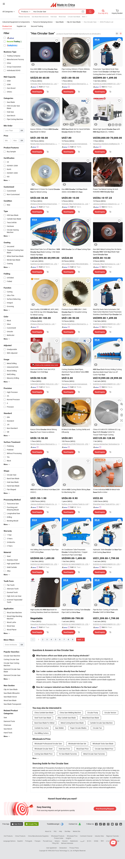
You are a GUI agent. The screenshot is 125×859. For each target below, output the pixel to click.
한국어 (89, 841)
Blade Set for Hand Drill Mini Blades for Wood (76, 130)
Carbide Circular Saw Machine (101, 723)
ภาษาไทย (109, 841)
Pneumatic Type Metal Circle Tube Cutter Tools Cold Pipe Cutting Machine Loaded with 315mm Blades (107, 72)
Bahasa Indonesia (67, 843)
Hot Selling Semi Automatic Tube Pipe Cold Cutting (44, 550)
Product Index (58, 838)
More (34, 758)
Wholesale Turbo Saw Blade (103, 743)
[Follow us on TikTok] (100, 824)
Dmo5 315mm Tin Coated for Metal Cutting (45, 190)
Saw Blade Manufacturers (40, 17)
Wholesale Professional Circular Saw (48, 743)
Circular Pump (92, 712)
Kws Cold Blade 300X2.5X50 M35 (74, 190)
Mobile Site (76, 831)
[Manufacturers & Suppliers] (62, 4)
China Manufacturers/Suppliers (38, 836)
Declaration (63, 848)
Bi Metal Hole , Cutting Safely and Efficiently (76, 430)
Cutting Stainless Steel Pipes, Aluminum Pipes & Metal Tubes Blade (75, 372)
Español (20, 841)
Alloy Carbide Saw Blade (66, 718)
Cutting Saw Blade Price (43, 754)
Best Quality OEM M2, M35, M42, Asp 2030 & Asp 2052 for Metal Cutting (44, 312)
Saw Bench (8, 729)
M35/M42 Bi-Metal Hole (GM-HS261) (45, 490)
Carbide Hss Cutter (41, 728)
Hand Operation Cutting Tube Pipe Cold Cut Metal (76, 610)
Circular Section (110, 712)
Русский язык (47, 841)
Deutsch (65, 841)
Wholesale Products (57, 836)
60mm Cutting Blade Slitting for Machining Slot (76, 490)
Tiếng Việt (55, 843)
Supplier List (21, 26)
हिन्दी (102, 841)
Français (37, 841)
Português (28, 841)
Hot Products (8, 836)
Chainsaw (7, 725)
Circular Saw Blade (74, 17)
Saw (5, 717)
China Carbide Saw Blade (43, 712)
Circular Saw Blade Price (104, 749)
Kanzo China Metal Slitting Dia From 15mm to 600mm (43, 430)
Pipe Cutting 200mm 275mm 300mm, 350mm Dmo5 (76, 70)
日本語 (96, 841)
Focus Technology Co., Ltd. (64, 851)
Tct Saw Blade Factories (68, 754)
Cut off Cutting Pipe (76, 249)
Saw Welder (59, 728)
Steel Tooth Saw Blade (42, 718)
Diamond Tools (9, 721)
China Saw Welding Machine (70, 712)
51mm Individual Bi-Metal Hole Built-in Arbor (106, 490)
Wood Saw (62, 17)
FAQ (55, 831)
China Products (20, 836)
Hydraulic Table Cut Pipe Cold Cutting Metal (107, 550)
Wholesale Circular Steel (43, 749)
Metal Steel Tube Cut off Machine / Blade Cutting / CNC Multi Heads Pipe (45, 252)
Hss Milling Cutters (41, 733)
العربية (82, 841)
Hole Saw (54, 17)
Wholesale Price (72, 836)
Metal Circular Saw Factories (94, 754)
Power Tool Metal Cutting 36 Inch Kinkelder (105, 190)
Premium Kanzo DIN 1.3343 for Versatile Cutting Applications (74, 312)
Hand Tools (8, 732)
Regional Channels (112, 836)
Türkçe (117, 841)
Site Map (67, 831)
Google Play (31, 824)
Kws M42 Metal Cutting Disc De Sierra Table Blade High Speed (107, 252)
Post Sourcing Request (105, 809)
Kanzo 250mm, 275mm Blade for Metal (44, 130)
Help (60, 831)
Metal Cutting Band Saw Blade (72, 723)
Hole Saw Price (64, 749)
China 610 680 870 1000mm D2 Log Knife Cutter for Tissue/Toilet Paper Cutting (106, 432)
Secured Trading (37, 26)
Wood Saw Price (82, 749)
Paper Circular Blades (78, 728)
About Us (48, 831)
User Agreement (51, 848)
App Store (17, 824)
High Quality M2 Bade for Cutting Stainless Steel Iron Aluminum (44, 610)
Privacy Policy (74, 848)
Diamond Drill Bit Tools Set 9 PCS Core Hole (42, 370)
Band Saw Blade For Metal (44, 723)
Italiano (57, 841)
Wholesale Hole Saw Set (77, 743)
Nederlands (74, 841)
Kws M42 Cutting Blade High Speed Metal (44, 70)
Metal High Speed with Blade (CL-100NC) (106, 130)
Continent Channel (86, 836)
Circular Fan (97, 728)
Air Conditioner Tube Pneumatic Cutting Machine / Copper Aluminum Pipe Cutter (75, 552)
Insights (68, 838)
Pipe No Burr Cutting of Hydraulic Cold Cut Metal (105, 610)
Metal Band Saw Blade (90, 718)
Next (79, 639)
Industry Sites (99, 836)
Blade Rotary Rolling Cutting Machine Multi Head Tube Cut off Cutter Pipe (107, 372)
